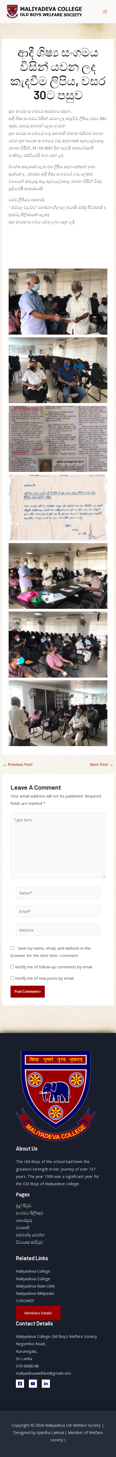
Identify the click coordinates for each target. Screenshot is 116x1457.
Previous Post (18, 764)
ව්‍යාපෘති (22, 1227)
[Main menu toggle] (105, 11)
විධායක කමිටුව (29, 1242)
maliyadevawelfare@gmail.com (43, 1373)
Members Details (38, 1313)
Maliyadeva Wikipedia (35, 1293)
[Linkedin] (46, 1384)
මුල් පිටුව (24, 1205)
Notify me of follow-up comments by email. (54, 966)
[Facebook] (20, 1384)
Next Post (101, 764)
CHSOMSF (25, 1300)
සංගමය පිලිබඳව (29, 1213)
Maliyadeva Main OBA (35, 1286)
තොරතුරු (24, 1220)
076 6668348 (27, 1365)
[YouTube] (33, 1384)
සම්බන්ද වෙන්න (30, 1234)
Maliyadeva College (33, 1271)
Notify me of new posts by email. (44, 978)
